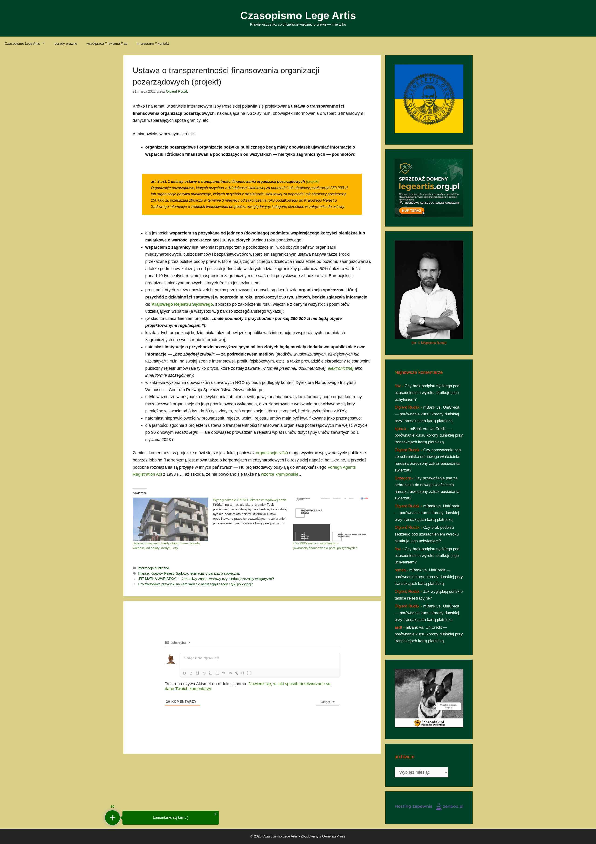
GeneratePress (333, 836)
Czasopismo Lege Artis (298, 15)
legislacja (197, 573)
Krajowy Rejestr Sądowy (169, 573)
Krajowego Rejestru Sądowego (182, 304)
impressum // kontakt (153, 43)
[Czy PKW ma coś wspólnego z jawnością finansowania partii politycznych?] (331, 519)
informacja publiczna (153, 568)
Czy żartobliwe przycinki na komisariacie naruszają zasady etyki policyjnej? (195, 584)
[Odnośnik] (237, 673)
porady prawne (65, 43)
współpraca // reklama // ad (106, 43)
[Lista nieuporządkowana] (217, 673)
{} (242, 673)
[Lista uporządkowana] (210, 673)
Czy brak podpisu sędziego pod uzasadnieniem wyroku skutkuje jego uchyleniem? (427, 393)
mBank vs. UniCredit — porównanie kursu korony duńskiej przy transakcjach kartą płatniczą (427, 414)
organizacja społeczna (223, 573)
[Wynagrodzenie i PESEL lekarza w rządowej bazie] (253, 511)
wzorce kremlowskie (279, 474)
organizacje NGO (272, 453)
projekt (312, 181)
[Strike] (204, 673)
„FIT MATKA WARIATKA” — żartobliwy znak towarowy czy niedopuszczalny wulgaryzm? (206, 579)
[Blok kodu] (230, 673)
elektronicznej (340, 368)
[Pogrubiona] (184, 673)
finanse (143, 573)
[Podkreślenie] (197, 673)
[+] (249, 673)
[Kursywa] (191, 673)
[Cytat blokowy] (223, 673)
